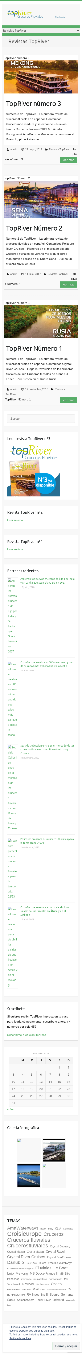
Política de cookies (20, 1338)
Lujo (10, 1273)
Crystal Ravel (55, 1251)
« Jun (11, 1109)
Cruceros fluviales (28, 1240)
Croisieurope (24, 1233)
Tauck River (43, 1300)
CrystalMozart (35, 1251)
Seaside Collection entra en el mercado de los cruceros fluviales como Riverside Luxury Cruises (47, 749)
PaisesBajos (13, 1289)
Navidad (28, 1284)
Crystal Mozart (16, 1251)
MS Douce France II (44, 1273)
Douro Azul (31, 1263)
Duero (42, 1262)
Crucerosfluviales (27, 1245)
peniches (26, 1289)
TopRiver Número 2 (34, 228)
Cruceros (54, 1234)
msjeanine (26, 1279)
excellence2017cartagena (20, 1268)
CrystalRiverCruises (59, 1257)
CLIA (58, 1228)
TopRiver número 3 (33, 103)
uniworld (58, 1300)
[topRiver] (35, 15)
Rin (70, 1289)
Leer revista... (16, 520)
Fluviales (43, 1268)
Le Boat (60, 1268)
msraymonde (55, 1279)
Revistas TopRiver (59, 149)
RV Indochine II (37, 1294)
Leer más (68, 159)
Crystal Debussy (60, 1246)
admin (13, 149)
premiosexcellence (56, 1289)
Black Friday (46, 1228)
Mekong (22, 1273)
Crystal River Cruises (26, 1257)
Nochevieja (42, 1284)
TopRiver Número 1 (34, 348)
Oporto (56, 1284)
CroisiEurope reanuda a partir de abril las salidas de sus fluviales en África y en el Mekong (44, 911)
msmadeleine (40, 1279)
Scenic (54, 1294)
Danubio (15, 1262)
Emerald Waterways (60, 1262)
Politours (39, 1289)
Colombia (68, 1228)
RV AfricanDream (16, 1295)
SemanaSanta (25, 1300)
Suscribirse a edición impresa (26, 1034)
